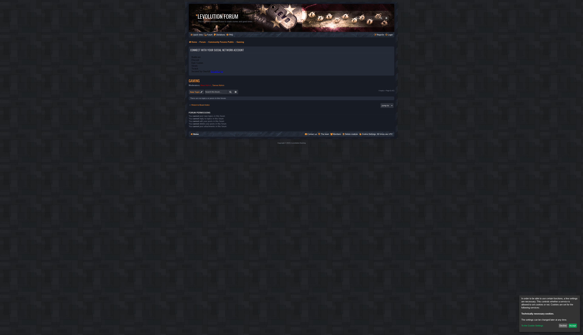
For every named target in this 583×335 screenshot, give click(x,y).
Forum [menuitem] (210, 35)
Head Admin (206, 85)
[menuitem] (219, 35)
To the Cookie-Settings (532, 325)
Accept (572, 325)
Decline (563, 325)
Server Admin (218, 85)
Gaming (194, 80)
